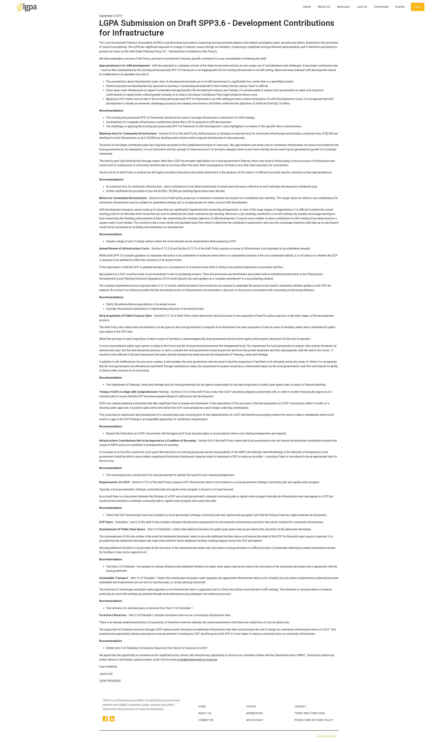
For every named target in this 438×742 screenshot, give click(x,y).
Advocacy (343, 6)
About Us (324, 6)
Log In (417, 6)
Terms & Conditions (326, 736)
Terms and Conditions (309, 713)
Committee (381, 6)
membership (254, 713)
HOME (202, 706)
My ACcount (254, 720)
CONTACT (300, 706)
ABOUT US (204, 713)
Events (400, 6)
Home (307, 6)
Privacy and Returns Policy (313, 720)
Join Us (362, 6)
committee (206, 720)
